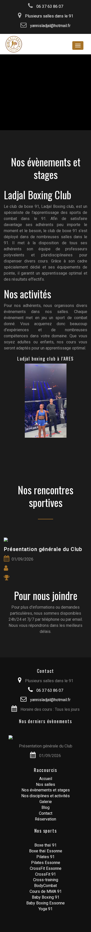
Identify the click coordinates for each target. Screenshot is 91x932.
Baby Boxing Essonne (45, 903)
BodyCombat (45, 885)
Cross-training (45, 879)
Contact (45, 813)
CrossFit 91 (45, 874)
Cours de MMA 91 (46, 891)
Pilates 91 (45, 856)
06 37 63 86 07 (49, 6)
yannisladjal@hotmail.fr (50, 25)
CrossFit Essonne (45, 868)
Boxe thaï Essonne (45, 851)
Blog (45, 807)
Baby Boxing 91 (45, 897)
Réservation (45, 819)
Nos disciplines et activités (45, 795)
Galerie (45, 801)
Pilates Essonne (45, 862)
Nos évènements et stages (45, 790)
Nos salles (45, 784)
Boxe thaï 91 (45, 845)
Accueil (45, 778)
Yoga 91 (45, 908)
